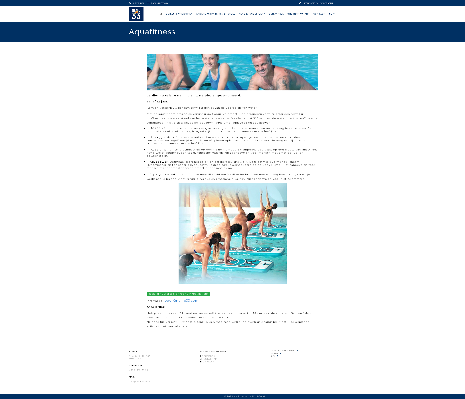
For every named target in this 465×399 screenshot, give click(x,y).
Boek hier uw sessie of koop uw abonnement (178, 294)
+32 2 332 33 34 (138, 370)
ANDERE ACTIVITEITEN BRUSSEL (231, 14)
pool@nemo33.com (182, 300)
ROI (273, 356)
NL (330, 14)
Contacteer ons (283, 350)
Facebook (208, 356)
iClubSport (258, 396)
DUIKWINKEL (284, 14)
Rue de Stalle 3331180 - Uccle (139, 357)
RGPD (274, 353)
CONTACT (320, 14)
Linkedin (208, 361)
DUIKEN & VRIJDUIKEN (199, 14)
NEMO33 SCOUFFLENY (263, 14)
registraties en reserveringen (318, 3)
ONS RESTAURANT (303, 14)
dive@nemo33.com (159, 3)
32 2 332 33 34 (138, 3)
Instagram (209, 359)
